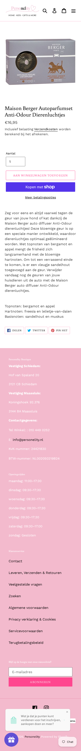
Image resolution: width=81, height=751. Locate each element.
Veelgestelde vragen (25, 584)
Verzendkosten (46, 129)
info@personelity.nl (28, 440)
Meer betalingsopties (40, 197)
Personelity (32, 736)
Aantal (10, 153)
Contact (15, 561)
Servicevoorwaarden (26, 631)
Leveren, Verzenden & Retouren (35, 573)
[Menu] (73, 11)
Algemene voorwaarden (28, 608)
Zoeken (15, 596)
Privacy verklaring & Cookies (32, 619)
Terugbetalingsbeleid (26, 643)
